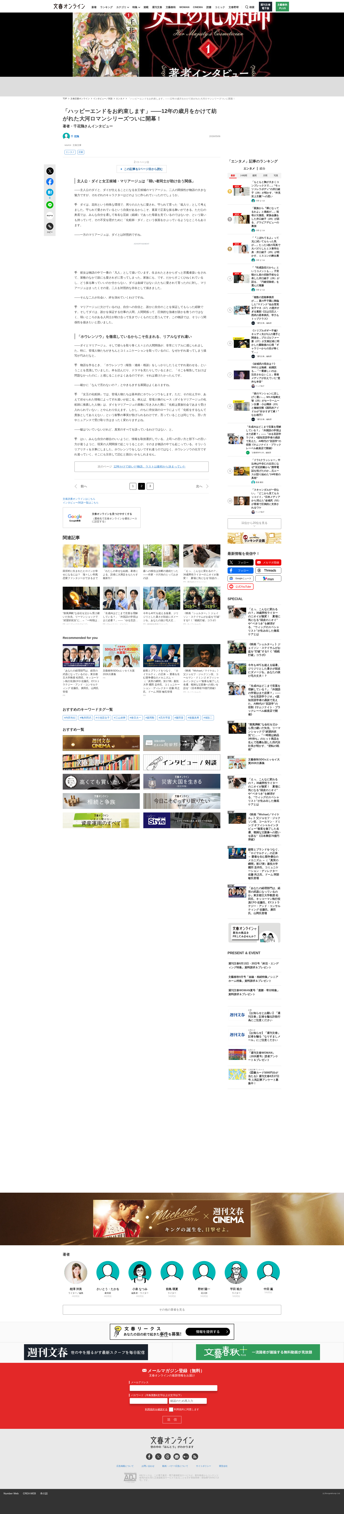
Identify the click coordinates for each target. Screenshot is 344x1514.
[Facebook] (149, 1456)
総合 (262, 168)
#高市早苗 (164, 717)
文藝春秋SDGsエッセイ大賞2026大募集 (119, 674)
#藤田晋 (179, 717)
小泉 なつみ (260, 201)
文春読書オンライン (80, 99)
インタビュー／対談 (103, 99)
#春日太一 (135, 717)
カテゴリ (121, 7)
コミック (220, 7)
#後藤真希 (193, 717)
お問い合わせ (148, 1466)
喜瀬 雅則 (259, 482)
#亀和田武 (85, 717)
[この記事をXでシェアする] (50, 171)
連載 (146, 7)
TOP (65, 99)
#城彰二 (208, 717)
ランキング (106, 7)
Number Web (11, 1493)
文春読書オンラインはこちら (79, 498)
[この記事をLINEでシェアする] (50, 205)
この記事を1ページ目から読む (143, 169)
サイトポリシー (203, 1466)
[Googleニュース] (176, 1456)
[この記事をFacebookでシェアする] (50, 182)
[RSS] (195, 1456)
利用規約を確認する (156, 1409)
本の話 (44, 1493)
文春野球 (234, 7)
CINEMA (198, 7)
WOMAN (184, 7)
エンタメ (120, 99)
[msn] (186, 1456)
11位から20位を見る (254, 522)
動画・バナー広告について (175, 1466)
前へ (84, 486)
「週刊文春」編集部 (263, 323)
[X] (158, 1456)
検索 (251, 7)
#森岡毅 (149, 717)
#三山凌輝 (119, 717)
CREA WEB (29, 1493)
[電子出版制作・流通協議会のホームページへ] (130, 1478)
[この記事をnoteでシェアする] (50, 216)
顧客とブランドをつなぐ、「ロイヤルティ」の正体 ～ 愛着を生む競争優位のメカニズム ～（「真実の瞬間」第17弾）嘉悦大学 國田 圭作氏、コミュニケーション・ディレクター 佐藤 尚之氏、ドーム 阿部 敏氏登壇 (161, 682)
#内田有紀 (70, 717)
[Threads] (167, 1456)
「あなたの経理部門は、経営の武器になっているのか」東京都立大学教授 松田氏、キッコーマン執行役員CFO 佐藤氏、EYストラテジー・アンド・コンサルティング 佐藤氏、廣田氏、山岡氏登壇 (81, 682)
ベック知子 (259, 386)
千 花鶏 (75, 136)
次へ (199, 486)
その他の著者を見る (172, 1309)
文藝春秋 (171, 7)
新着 (94, 7)
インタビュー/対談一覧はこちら (81, 502)
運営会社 (223, 1466)
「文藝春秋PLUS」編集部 (260, 453)
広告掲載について (125, 1466)
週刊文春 (157, 7)
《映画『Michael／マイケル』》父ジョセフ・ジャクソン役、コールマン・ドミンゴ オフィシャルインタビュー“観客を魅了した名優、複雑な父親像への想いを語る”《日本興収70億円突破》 (201, 681)
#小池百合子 (103, 717)
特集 (134, 7)
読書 (208, 7)
